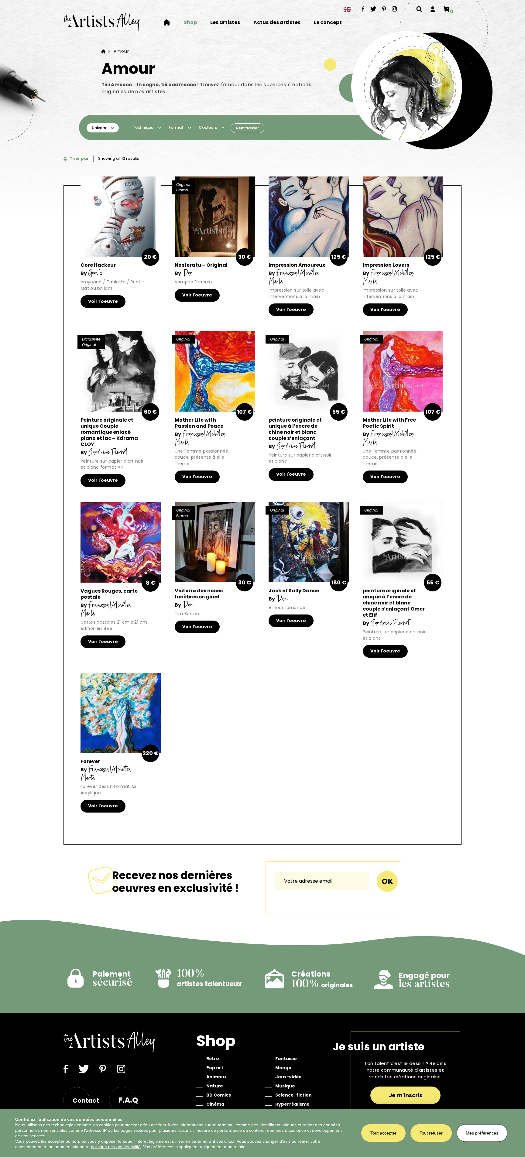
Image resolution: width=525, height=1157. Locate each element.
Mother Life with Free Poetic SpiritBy (389, 431)
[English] (348, 9)
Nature (214, 1086)
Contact (86, 1100)
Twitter (373, 9)
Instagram (394, 9)
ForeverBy (105, 769)
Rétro (212, 1059)
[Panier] (446, 9)
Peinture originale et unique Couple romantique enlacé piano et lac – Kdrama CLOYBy (109, 436)
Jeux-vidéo (288, 1077)
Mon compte (433, 9)
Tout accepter (383, 1133)
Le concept (328, 22)
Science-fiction (293, 1095)
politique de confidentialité (116, 1146)
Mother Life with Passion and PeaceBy (199, 431)
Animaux (216, 1077)
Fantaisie (286, 1059)
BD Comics (218, 1095)
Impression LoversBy (387, 273)
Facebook (363, 9)
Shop (190, 22)
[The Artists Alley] (101, 22)
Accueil (170, 22)
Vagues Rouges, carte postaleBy (109, 602)
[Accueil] (103, 51)
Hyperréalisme (292, 1104)
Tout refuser (431, 1133)
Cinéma (215, 1104)
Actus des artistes (276, 22)
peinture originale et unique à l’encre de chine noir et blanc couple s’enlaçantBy (295, 433)
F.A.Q (128, 1100)
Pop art (214, 1068)
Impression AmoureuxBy (297, 273)
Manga (283, 1068)
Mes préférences (482, 1133)
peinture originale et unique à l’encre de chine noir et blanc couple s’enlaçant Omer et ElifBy (394, 607)
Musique (285, 1086)
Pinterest (384, 9)
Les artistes (225, 22)
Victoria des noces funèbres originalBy (199, 597)
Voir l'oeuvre (103, 301)
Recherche (419, 9)
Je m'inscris (405, 1095)
